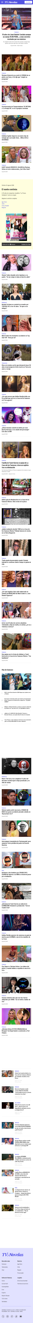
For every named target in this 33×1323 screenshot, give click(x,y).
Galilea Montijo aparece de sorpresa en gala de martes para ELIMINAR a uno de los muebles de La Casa (16, 937)
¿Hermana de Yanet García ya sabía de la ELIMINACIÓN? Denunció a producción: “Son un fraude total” (16, 906)
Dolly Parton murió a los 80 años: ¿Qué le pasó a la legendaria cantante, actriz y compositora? (23, 1107)
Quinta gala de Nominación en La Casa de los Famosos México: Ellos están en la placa (15, 500)
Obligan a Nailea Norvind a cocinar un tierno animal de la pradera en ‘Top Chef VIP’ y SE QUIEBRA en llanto (17, 707)
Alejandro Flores (12, 473)
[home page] (11, 2)
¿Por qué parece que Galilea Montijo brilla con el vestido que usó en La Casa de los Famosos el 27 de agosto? (16, 398)
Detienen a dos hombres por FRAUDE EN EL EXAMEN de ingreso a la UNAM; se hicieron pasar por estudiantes (16, 874)
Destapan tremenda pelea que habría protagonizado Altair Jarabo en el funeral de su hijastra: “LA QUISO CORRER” (17, 700)
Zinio (3, 204)
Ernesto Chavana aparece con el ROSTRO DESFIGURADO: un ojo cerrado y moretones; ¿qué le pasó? (23, 1127)
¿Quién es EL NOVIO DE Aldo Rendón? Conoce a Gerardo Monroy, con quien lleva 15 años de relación (17, 714)
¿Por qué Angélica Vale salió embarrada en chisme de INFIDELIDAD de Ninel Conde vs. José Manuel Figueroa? (16, 593)
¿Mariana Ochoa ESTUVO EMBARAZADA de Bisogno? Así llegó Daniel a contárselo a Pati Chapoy (15, 1031)
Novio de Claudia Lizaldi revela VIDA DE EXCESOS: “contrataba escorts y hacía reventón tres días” (23, 1091)
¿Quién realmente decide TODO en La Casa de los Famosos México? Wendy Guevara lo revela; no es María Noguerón (16, 531)
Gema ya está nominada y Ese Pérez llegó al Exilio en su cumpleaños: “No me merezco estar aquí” (22, 1209)
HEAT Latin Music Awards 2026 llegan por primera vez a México (17, 693)
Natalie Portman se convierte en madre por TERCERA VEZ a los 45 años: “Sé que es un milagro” (15, 306)
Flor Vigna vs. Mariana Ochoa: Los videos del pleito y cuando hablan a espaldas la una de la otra (16, 968)
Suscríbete (28, 2)
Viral (3, 870)
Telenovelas (4, 363)
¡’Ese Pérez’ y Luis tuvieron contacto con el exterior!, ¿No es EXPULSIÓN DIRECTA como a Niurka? (17, 720)
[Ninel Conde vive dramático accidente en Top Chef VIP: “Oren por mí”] (16, 323)
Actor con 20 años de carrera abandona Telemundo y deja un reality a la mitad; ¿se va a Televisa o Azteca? (16, 625)
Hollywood (4, 302)
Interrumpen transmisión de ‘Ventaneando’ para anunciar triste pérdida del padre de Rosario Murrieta (16, 843)
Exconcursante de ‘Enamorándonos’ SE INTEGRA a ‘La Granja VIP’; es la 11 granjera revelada (16, 107)
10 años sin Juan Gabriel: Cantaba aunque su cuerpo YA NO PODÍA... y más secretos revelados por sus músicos (16, 36)
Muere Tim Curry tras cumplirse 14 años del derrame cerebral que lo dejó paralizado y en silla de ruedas (16, 780)
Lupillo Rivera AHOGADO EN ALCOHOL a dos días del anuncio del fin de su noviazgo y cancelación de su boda (22, 1175)
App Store (4, 202)
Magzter (4, 207)
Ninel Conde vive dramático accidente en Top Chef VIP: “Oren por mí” (16, 337)
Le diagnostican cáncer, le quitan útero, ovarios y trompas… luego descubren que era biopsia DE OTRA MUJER (23, 1193)
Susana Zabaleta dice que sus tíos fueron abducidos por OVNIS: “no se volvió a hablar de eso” (16, 999)
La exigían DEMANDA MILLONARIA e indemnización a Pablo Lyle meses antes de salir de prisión (23, 1159)
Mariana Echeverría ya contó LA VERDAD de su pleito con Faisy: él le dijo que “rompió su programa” (16, 77)
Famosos (16, 32)
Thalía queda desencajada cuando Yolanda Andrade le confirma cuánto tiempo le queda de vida (16, 562)
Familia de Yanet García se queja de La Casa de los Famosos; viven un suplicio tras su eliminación (15, 465)
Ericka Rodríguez (18, 1098)
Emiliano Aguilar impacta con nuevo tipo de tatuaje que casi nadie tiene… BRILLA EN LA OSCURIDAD (15, 138)
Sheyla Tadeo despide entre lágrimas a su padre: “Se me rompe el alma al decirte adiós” (16, 276)
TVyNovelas (17, 1113)
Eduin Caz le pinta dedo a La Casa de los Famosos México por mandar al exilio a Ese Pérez (23, 1075)
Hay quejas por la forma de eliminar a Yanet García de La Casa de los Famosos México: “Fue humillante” (16, 656)
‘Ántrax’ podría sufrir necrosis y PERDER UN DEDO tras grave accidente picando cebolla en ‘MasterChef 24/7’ (16, 812)
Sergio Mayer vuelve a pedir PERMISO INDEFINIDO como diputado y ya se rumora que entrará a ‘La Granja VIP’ (23, 1143)
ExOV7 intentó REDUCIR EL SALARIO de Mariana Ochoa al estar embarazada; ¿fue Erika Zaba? (16, 168)
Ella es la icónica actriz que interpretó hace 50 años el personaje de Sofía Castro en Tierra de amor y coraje (16, 367)
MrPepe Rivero (18, 1082)
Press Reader (5, 206)
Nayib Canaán (20, 45)
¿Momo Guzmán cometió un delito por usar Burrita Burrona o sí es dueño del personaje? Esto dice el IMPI (15, 429)
